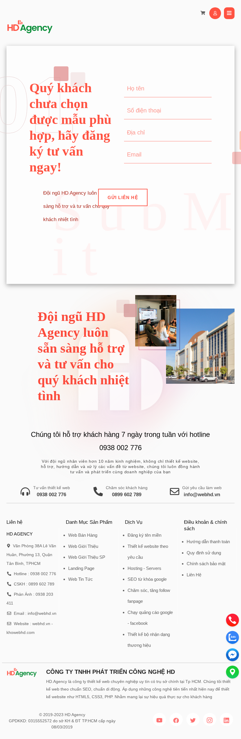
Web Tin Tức (80, 579)
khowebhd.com (20, 632)
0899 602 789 (126, 494)
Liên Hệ (194, 574)
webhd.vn (41, 623)
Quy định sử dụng (204, 552)
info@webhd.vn (202, 494)
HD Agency (75, 714)
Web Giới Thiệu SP (86, 557)
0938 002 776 (51, 494)
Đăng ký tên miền (144, 535)
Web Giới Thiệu (83, 546)
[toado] (232, 672)
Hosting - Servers (144, 568)
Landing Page (81, 568)
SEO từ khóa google (147, 579)
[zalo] (232, 637)
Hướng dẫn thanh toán (208, 541)
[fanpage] (232, 654)
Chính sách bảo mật (206, 563)
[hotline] (232, 620)
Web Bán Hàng (82, 535)
